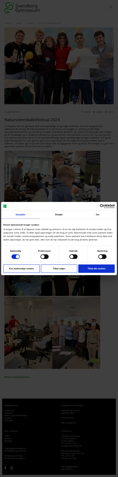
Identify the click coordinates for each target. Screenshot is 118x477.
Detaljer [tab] (59, 214)
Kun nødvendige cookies (21, 268)
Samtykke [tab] (20, 214)
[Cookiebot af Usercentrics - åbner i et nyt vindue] (102, 206)
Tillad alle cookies (96, 268)
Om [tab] (97, 214)
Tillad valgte (59, 268)
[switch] (44, 256)
